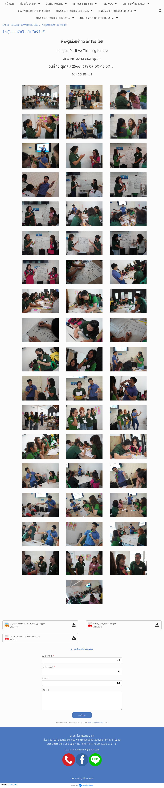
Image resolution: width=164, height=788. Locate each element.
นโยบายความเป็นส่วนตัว (95, 722)
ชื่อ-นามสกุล (48, 655)
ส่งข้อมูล (82, 715)
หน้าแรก (5, 25)
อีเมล (45, 678)
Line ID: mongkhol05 (82, 772)
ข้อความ (45, 690)
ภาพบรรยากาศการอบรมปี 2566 (24, 25)
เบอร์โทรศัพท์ (48, 667)
